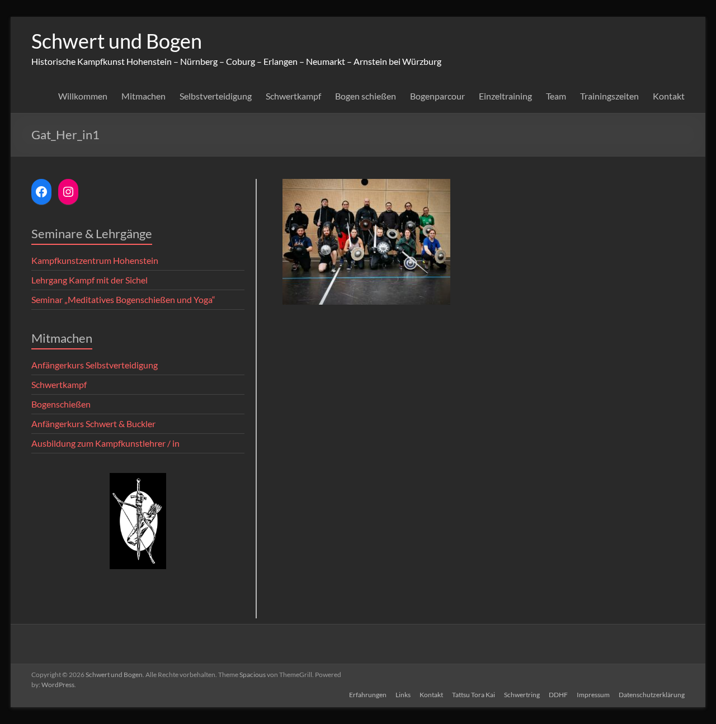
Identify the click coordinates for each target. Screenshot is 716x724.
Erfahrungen (368, 694)
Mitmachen (143, 96)
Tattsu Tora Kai (473, 694)
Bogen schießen (365, 96)
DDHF (558, 694)
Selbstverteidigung (216, 96)
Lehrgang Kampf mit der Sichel (89, 280)
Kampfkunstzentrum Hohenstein (94, 260)
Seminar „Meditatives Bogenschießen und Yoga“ (123, 299)
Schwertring (522, 694)
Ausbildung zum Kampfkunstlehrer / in (105, 443)
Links (403, 694)
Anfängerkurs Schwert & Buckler (93, 423)
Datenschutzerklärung (652, 694)
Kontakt (669, 96)
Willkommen (82, 96)
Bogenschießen (61, 404)
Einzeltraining (505, 96)
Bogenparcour (437, 96)
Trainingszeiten (609, 96)
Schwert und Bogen (116, 41)
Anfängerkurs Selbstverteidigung (94, 364)
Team (556, 96)
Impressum (593, 694)
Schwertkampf (293, 96)
